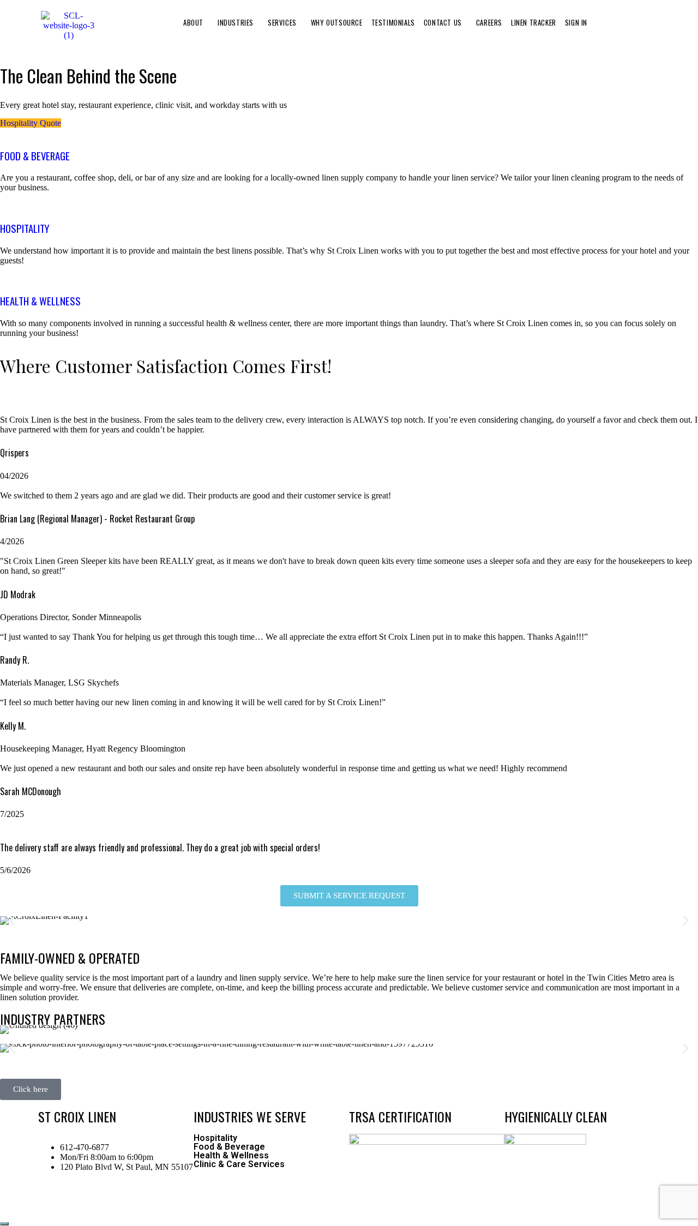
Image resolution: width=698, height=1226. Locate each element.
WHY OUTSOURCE (337, 22)
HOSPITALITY (24, 228)
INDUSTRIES (236, 22)
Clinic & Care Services (239, 1164)
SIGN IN (576, 22)
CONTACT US (443, 22)
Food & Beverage (229, 1147)
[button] (196, 22)
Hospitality (215, 1138)
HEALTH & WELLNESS (40, 300)
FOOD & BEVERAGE (35, 155)
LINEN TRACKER (533, 22)
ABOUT (193, 22)
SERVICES (282, 22)
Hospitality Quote (30, 123)
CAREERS (489, 22)
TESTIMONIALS (393, 22)
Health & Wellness (231, 1155)
